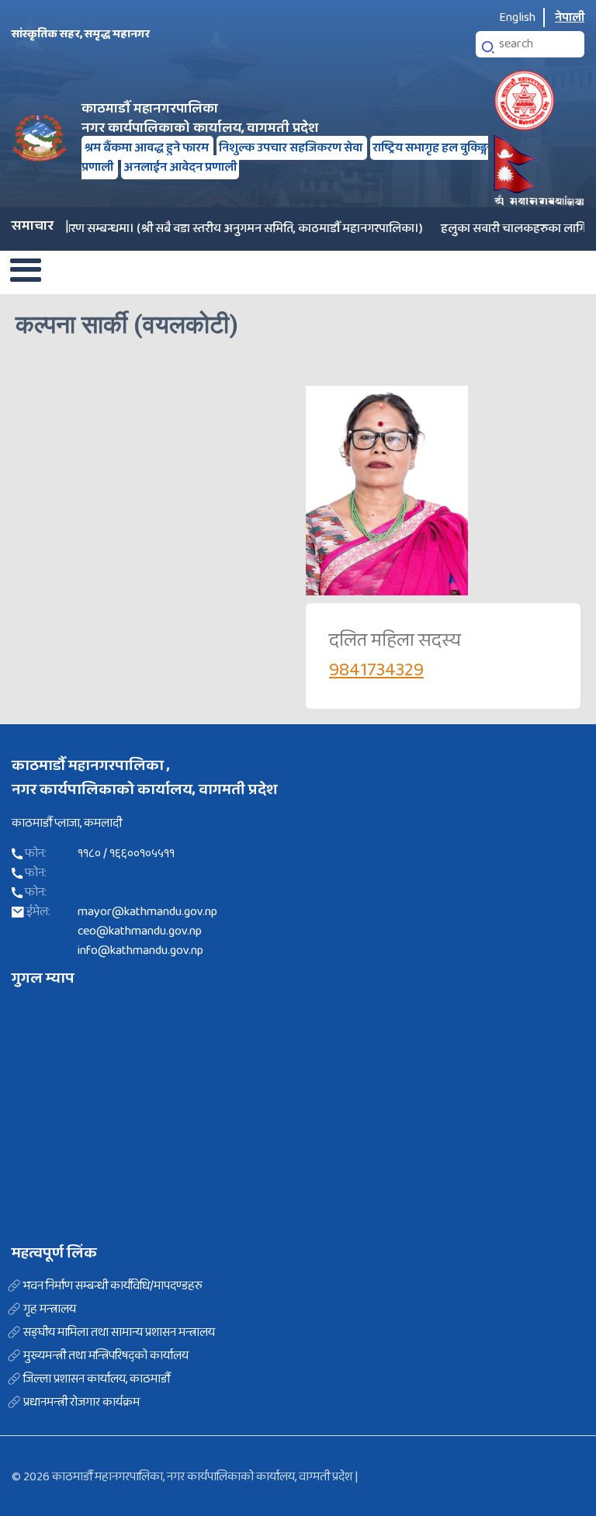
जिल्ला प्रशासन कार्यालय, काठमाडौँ (96, 1379)
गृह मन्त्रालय (49, 1309)
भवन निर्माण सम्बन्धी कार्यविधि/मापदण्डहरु (113, 1286)
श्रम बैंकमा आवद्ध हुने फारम (147, 148)
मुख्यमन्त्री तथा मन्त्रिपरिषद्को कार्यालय (106, 1356)
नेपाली (569, 17)
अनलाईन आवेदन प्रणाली (180, 167)
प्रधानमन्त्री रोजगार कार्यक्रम (81, 1402)
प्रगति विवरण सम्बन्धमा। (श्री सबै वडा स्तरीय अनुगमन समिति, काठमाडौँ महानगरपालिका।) (208, 228)
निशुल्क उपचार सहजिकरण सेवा (292, 148)
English (517, 17)
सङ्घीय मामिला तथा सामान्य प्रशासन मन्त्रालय (119, 1332)
